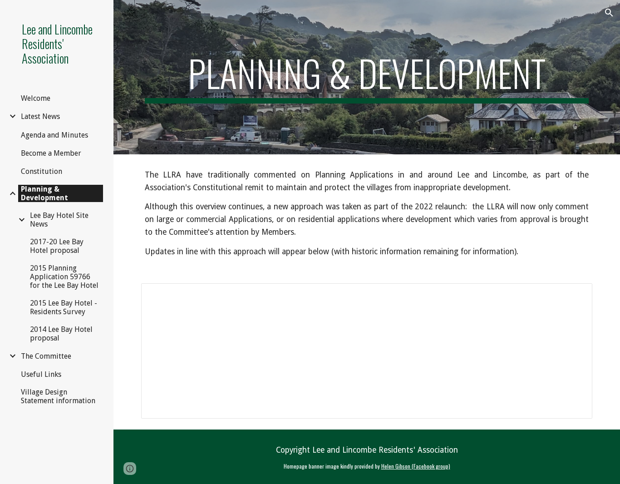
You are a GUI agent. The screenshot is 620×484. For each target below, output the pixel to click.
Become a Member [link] (51, 153)
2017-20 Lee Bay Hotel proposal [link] (57, 246)
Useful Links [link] (41, 374)
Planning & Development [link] (44, 193)
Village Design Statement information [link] (58, 396)
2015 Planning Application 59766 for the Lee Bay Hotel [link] (64, 277)
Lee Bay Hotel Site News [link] (59, 219)
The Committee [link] (46, 356)
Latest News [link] (40, 116)
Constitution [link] (41, 171)
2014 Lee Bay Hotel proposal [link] (61, 333)
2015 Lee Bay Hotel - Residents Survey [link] (63, 307)
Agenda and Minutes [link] (54, 135)
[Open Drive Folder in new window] (575, 295)
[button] (609, 13)
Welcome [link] (35, 98)
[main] (367, 77)
